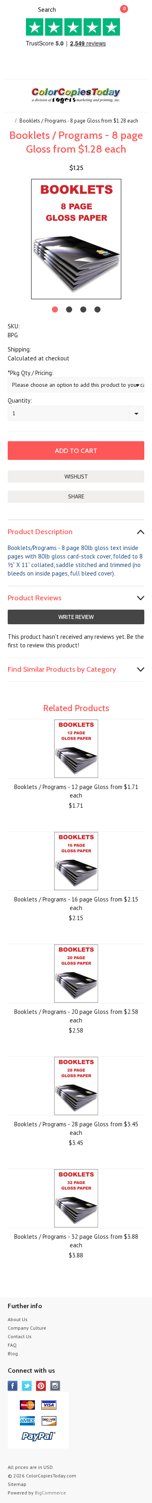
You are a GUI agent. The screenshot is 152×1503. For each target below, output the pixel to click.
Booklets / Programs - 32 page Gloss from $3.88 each (76, 1241)
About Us (18, 1319)
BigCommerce (50, 1493)
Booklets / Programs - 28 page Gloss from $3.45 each (76, 1128)
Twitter (27, 1386)
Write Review (76, 617)
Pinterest (41, 1386)
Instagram (55, 1386)
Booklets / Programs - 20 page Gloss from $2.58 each (76, 1016)
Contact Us (20, 1336)
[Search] (31, 8)
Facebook (13, 1386)
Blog (13, 1353)
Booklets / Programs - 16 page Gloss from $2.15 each (76, 903)
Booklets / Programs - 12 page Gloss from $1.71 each (76, 791)
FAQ (12, 1345)
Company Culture (27, 1328)
